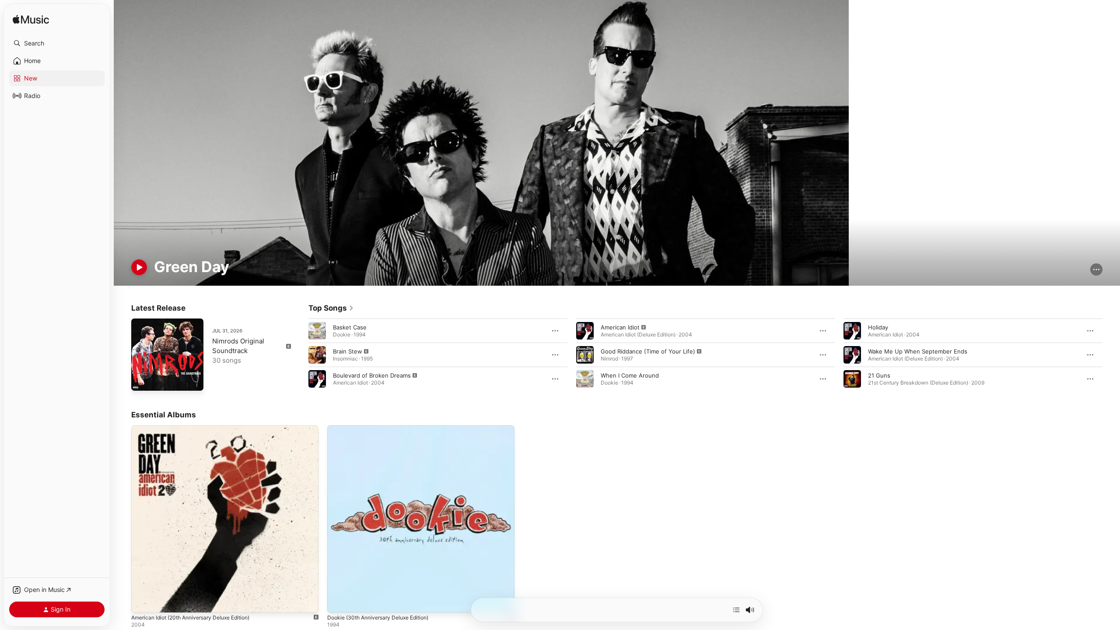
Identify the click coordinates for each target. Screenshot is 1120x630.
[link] (331, 308)
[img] (31, 20)
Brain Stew (347, 351)
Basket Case (350, 327)
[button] (57, 43)
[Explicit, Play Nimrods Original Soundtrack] (142, 379)
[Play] (139, 267)
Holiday (878, 327)
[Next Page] (1111, 354)
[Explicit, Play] (317, 355)
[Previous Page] (300, 354)
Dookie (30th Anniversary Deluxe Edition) (383, 428)
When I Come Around (630, 375)
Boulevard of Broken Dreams (372, 375)
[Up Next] (736, 610)
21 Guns (879, 375)
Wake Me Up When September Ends (917, 351)
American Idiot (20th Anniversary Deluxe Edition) (197, 428)
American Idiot (620, 327)
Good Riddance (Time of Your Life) (648, 351)
